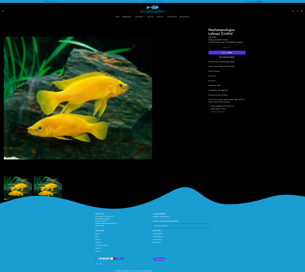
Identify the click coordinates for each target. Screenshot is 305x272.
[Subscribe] (208, 226)
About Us (98, 248)
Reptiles (151, 17)
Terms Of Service (158, 237)
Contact (97, 251)
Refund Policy (157, 242)
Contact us (98, 242)
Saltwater (139, 17)
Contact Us (99, 214)
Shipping (211, 40)
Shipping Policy (158, 234)
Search (97, 234)
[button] (3, 11)
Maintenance (172, 17)
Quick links (99, 230)
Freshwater (126, 17)
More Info (157, 230)
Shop (96, 237)
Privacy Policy (157, 239)
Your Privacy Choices (101, 245)
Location (98, 239)
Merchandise (184, 17)
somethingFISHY (159, 214)
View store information (218, 111)
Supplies (159, 17)
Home (118, 17)
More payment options (227, 57)
